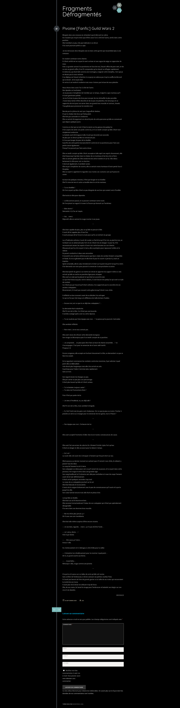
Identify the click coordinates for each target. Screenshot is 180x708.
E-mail (65, 656)
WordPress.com (78, 704)
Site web (65, 663)
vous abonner (67, 678)
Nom (65, 648)
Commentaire (67, 624)
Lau (83, 600)
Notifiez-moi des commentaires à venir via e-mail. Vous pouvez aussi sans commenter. (71, 675)
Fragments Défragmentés (81, 11)
